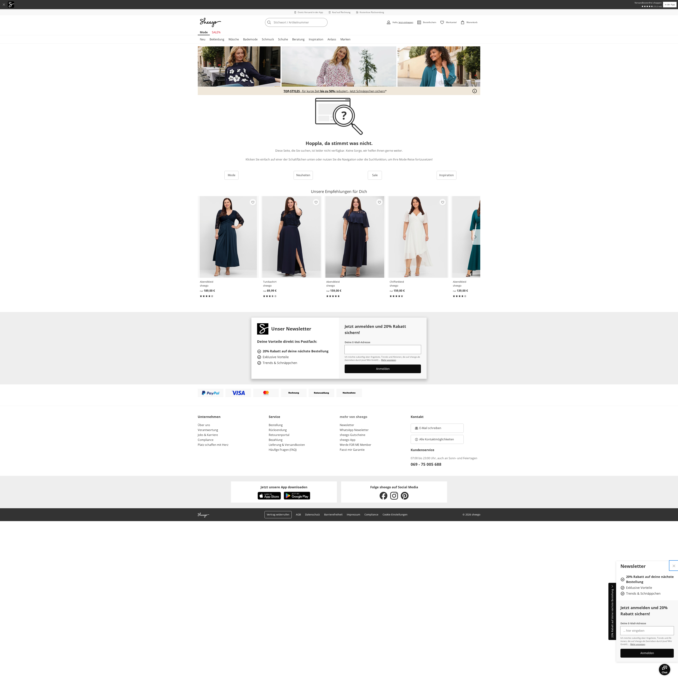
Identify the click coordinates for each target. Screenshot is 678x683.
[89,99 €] (291, 237)
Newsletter (347, 425)
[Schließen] (4, 4)
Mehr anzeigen (637, 644)
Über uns (204, 425)
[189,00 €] (228, 237)
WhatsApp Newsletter (354, 430)
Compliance (205, 440)
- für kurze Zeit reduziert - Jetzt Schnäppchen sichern (334, 91)
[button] (476, 237)
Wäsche (233, 39)
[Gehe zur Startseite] (210, 22)
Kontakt (417, 417)
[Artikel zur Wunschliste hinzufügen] (253, 202)
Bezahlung (275, 440)
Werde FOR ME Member (355, 445)
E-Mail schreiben (428, 429)
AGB (298, 514)
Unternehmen (209, 417)
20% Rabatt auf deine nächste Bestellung (612, 613)
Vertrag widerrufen (278, 514)
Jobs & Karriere (208, 435)
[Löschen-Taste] (323, 22)
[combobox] (304, 22)
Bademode (250, 39)
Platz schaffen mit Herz (213, 445)
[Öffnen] (474, 91)
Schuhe (283, 39)
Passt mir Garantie (352, 450)
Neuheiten (303, 175)
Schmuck (268, 39)
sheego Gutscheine (352, 435)
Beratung (298, 39)
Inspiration (316, 39)
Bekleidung (217, 39)
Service (274, 417)
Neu (202, 39)
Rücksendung (278, 430)
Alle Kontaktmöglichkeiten (436, 439)
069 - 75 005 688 (426, 464)
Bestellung (276, 425)
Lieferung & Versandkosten (287, 445)
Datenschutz (312, 514)
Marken (345, 39)
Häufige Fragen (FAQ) (283, 450)
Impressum (353, 514)
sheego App (347, 440)
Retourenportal (279, 435)
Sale (375, 175)
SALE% (216, 32)
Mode (204, 32)
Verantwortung (208, 430)
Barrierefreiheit (333, 514)
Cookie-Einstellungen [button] (395, 514)
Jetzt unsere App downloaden (284, 487)
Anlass (332, 39)
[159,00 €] (354, 237)
